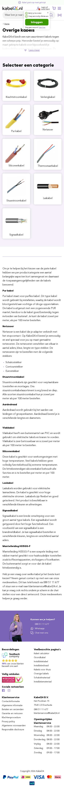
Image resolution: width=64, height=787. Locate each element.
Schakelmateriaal (42, 678)
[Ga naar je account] (38, 8)
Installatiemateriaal (43, 682)
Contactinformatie (11, 701)
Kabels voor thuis (42, 670)
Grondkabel (40, 657)
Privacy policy (8, 721)
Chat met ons (41, 633)
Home (6, 24)
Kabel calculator (41, 653)
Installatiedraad (41, 666)
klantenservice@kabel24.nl (46, 713)
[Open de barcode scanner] (60, 15)
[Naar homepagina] (12, 8)
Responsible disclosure (13, 730)
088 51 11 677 (42, 624)
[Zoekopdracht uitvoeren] (51, 15)
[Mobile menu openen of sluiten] (59, 8)
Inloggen (37, 22)
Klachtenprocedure (11, 717)
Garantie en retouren (12, 713)
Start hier (42, 27)
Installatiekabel (41, 661)
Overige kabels (41, 674)
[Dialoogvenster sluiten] (48, 13)
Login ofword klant (45, 8)
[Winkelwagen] (54, 8)
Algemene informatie (12, 705)
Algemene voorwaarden (14, 726)
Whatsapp (39, 628)
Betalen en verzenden (13, 709)
